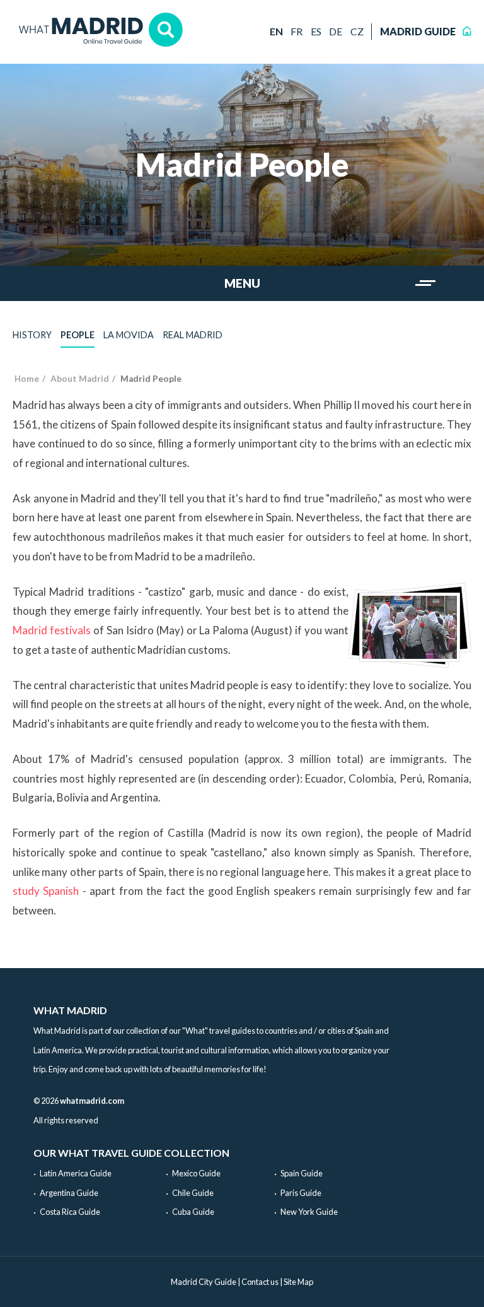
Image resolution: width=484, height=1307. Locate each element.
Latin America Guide (76, 1173)
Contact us (260, 1282)
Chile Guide (193, 1193)
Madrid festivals (52, 630)
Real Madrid (192, 334)
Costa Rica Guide (70, 1212)
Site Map (298, 1282)
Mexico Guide (196, 1173)
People (77, 334)
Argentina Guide (69, 1193)
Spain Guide (301, 1173)
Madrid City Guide (203, 1282)
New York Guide (309, 1212)
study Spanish (46, 890)
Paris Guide (300, 1193)
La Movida (128, 334)
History (32, 334)
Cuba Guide (193, 1212)
